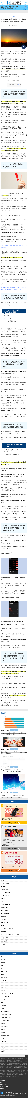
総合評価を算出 (17, 1067)
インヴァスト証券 (5, 913)
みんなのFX (3, 880)
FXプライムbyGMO (5, 892)
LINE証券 (3, 944)
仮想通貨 (3, 1051)
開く (19, 84)
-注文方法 (3, 959)
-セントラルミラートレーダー (7, 993)
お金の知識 (3, 1041)
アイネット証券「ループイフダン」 (9, 938)
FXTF (2, 901)
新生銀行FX (3, 931)
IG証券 (2, 925)
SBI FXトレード (4, 922)
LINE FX (3, 898)
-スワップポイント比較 (6, 1014)
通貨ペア (3, 1029)
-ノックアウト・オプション (7, 928)
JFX (2, 947)
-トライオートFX (5, 984)
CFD (2, 1045)
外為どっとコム (4, 916)
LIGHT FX (3, 919)
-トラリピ (3, 999)
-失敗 (2, 965)
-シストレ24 (3, 990)
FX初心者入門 (4, 977)
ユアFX (21, 1093)
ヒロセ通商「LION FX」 (6, 886)
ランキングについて (4, 1086)
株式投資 (3, 1048)
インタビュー (4, 1038)
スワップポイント (5, 1011)
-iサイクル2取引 (4, 910)
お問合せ (2, 1088)
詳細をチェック (13, 823)
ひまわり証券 (4, 941)
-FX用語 (3, 974)
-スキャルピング (4, 1026)
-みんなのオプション (5, 1020)
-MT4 (2, 1002)
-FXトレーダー (4, 971)
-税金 (2, 968)
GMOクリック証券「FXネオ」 (8, 883)
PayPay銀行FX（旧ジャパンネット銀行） (10, 934)
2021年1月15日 (14, 25)
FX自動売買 (3, 980)
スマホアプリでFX (5, 1035)
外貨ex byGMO (4, 889)
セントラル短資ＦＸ (5, 904)
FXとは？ (14, 16)
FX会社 (2, 1008)
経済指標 (3, 1032)
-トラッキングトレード (6, 996)
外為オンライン (4, 907)
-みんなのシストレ (5, 987)
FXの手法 (3, 1023)
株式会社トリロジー (4, 1084)
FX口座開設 (3, 1005)
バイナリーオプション (6, 1017)
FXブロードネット (5, 895)
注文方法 (2, 1082)
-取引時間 (3, 962)
